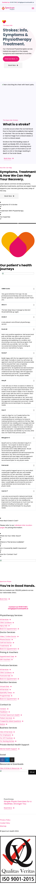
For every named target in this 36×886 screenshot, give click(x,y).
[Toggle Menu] (33, 8)
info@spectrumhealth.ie (26, 2)
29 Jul (32, 772)
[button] (18, 511)
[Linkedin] (7, 759)
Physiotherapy (9, 799)
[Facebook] (2, 759)
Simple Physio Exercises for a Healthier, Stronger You (17, 802)
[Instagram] (12, 759)
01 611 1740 (13, 2)
